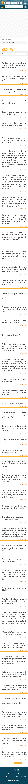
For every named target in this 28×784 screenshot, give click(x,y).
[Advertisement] (14, 23)
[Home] (14, 2)
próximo (18, 763)
